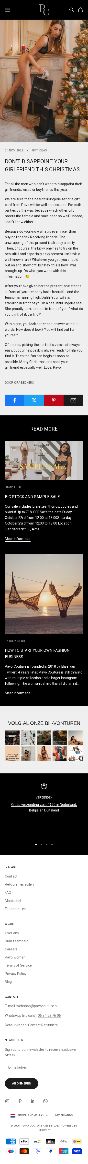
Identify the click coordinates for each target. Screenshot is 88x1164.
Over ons (12, 933)
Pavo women (15, 957)
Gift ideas (39, 150)
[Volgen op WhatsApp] (45, 1101)
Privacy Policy (15, 974)
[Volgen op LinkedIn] (32, 1101)
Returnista (49, 1025)
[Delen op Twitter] (34, 400)
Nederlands (64, 1115)
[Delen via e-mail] (73, 400)
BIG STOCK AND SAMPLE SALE (32, 496)
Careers (11, 949)
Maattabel (13, 901)
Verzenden (44, 797)
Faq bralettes (15, 909)
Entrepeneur (15, 641)
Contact (11, 876)
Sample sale (14, 487)
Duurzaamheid (16, 941)
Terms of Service (18, 965)
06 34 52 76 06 (49, 1015)
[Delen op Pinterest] (54, 400)
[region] (44, 809)
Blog (8, 982)
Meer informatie (18, 539)
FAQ (8, 892)
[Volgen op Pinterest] (20, 1101)
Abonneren (21, 1083)
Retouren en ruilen (19, 884)
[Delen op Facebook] (14, 400)
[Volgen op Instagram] (7, 1101)
